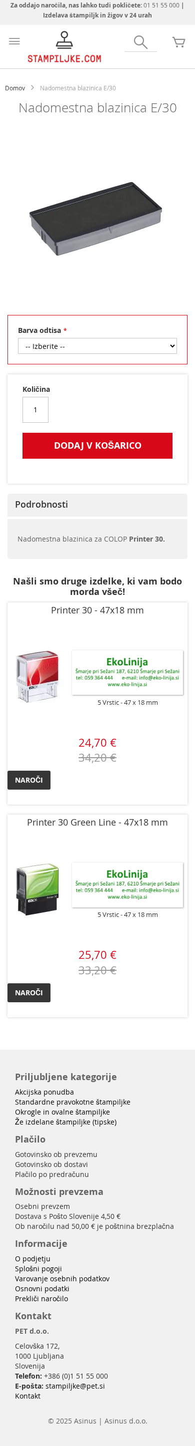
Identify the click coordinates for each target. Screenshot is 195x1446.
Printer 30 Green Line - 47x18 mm (97, 822)
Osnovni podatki (42, 1288)
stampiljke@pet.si (75, 1386)
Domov (15, 88)
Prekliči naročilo (41, 1298)
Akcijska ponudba (44, 1092)
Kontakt (27, 1396)
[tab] (98, 505)
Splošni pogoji (38, 1268)
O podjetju (32, 1258)
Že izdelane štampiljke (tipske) (65, 1122)
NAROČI (29, 780)
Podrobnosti (41, 504)
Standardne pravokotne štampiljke (72, 1102)
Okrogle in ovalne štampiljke (62, 1112)
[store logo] (65, 46)
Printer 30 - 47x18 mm (97, 610)
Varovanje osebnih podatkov (62, 1278)
